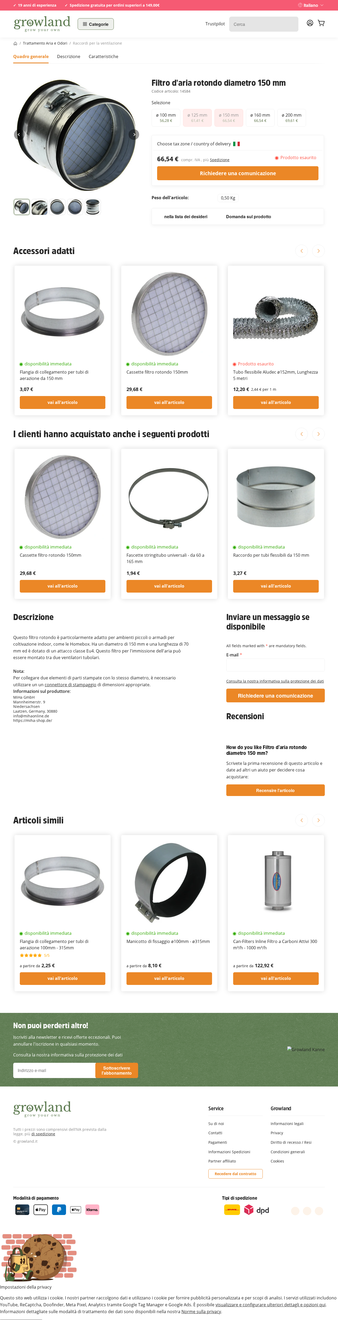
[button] (22, 207)
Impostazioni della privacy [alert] (25, 1287)
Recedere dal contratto (235, 1173)
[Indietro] (19, 134)
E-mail (233, 655)
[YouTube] (307, 1211)
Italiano (311, 5)
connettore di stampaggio (70, 685)
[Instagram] (319, 1211)
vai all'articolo (63, 402)
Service (216, 1108)
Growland (281, 1108)
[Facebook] (295, 1211)
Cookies (277, 1161)
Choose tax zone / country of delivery (194, 144)
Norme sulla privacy (201, 1311)
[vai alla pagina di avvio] (42, 24)
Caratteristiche (103, 56)
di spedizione (43, 1133)
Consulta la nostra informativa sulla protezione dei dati (275, 681)
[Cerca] (291, 24)
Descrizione (68, 56)
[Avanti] (134, 134)
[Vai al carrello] (321, 24)
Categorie (99, 24)
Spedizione (219, 159)
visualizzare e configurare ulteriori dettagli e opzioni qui (270, 1305)
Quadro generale (31, 56)
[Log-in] (310, 24)
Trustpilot (215, 24)
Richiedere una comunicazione (238, 173)
